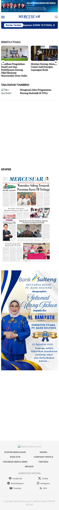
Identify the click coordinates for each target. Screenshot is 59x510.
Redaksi (29, 466)
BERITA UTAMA (11, 42)
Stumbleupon (17, 483)
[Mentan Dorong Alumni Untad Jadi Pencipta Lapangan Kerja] (44, 53)
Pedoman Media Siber (15, 462)
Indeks (43, 452)
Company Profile (43, 457)
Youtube (17, 488)
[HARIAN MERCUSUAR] (29, 16)
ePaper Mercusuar (15, 452)
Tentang (43, 462)
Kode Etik (15, 457)
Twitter (45, 478)
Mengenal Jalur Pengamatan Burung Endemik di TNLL (35, 91)
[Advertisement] (29, 132)
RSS (45, 488)
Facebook (17, 478)
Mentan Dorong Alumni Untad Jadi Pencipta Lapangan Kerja (44, 66)
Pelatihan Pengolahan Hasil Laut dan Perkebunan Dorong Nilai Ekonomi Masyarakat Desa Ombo (14, 69)
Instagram (45, 483)
